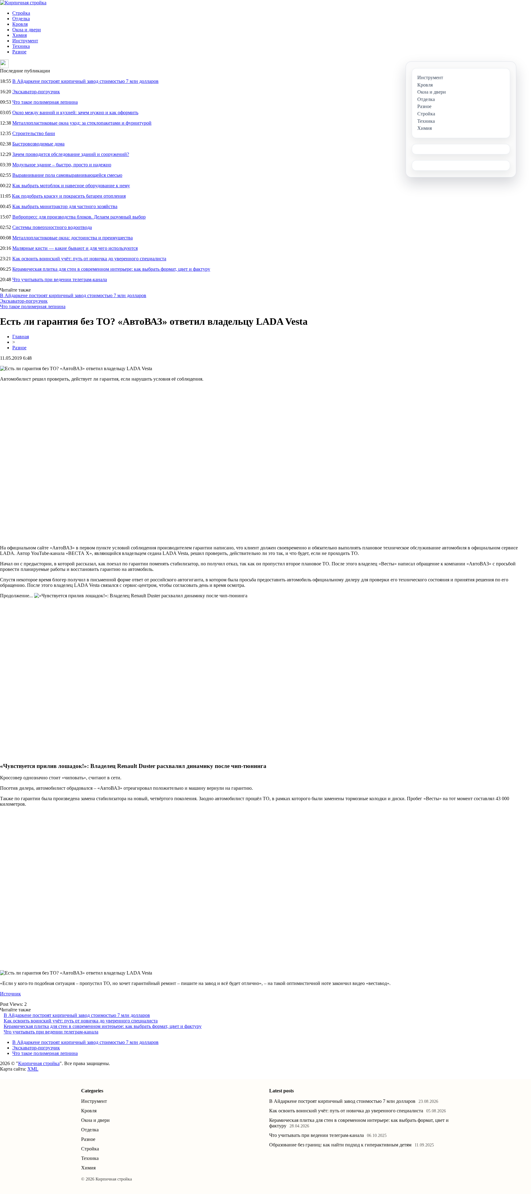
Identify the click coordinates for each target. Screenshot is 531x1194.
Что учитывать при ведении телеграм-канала (59, 279)
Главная (20, 336)
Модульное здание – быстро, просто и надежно (61, 164)
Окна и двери (26, 29)
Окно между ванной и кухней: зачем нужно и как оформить (75, 112)
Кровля (20, 24)
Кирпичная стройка (39, 1063)
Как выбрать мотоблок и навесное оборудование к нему (71, 185)
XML (32, 1069)
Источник (10, 993)
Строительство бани (33, 133)
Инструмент (25, 40)
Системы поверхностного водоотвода (52, 227)
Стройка (21, 13)
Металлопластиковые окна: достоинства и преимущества (72, 237)
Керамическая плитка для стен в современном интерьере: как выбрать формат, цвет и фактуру (111, 269)
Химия (19, 35)
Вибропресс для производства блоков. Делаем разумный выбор (79, 216)
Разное (19, 51)
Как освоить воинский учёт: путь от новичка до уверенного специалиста (89, 258)
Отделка (21, 18)
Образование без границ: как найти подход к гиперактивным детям (340, 1144)
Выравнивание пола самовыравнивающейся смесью (67, 175)
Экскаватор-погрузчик (36, 91)
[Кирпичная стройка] (23, 2)
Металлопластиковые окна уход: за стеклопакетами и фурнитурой (81, 123)
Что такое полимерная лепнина (45, 102)
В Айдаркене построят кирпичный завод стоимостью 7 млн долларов (85, 81)
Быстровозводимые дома (38, 143)
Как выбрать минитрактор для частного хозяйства (64, 206)
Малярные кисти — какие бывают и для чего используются (75, 248)
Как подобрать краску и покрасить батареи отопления (69, 196)
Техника (21, 46)
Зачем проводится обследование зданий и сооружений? (70, 154)
